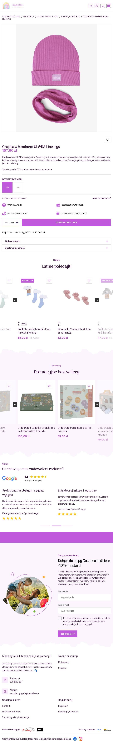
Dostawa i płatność (11, 711)
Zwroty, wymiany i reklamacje (15, 717)
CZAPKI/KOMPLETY (70, 16)
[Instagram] (80, 738)
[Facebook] (75, 738)
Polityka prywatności (68, 711)
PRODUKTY (28, 16)
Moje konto (63, 662)
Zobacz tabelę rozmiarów (14, 198)
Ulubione (62, 668)
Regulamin (63, 705)
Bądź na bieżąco (63, 738)
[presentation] (15, 300)
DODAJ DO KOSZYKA (66, 222)
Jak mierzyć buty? (102, 198)
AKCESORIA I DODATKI (47, 16)
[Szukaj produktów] (91, 6)
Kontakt (6, 705)
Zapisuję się (67, 633)
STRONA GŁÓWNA (11, 16)
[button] (108, 140)
